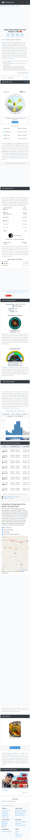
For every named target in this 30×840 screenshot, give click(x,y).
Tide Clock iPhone (20, 815)
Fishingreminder (9, 2)
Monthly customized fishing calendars (11, 496)
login (6, 801)
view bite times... (10, 58)
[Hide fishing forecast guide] (27, 40)
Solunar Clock (18, 823)
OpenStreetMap (21, 570)
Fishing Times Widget (7, 831)
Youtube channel (13, 756)
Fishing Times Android (21, 810)
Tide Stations (5, 812)
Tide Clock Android (20, 813)
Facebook (5, 821)
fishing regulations (17, 516)
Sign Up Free (15, 122)
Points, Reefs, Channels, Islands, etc (11, 534)
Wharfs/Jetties (6, 532)
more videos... (25, 792)
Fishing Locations (6, 810)
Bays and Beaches (7, 527)
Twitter (4, 826)
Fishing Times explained (20, 821)
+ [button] (3, 537)
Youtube (5, 825)
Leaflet (16, 570)
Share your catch (15, 747)
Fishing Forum (5, 813)
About (16, 833)
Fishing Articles (5, 817)
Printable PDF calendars (8, 498)
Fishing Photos (5, 815)
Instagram (5, 823)
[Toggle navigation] (27, 2)
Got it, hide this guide (23, 72)
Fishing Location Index (20, 825)
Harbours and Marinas (8, 529)
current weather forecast (18, 154)
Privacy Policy (18, 836)
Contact (17, 831)
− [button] (3, 539)
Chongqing (4, 43)
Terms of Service (19, 834)
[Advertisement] (15, 17)
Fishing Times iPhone (21, 812)
